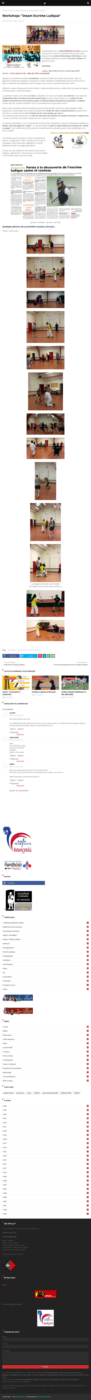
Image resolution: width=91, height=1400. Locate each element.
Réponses (15, 732)
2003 (45, 1197)
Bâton (45, 1031)
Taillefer (77, 1093)
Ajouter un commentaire (18, 790)
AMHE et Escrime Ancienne (45, 927)
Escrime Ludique (13, 10)
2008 (45, 1181)
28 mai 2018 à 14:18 (17, 766)
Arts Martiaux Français (45, 931)
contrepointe (45, 1060)
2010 (45, 1172)
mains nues (45, 1035)
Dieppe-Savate (8, 1093)
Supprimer (20, 729)
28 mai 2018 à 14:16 (17, 715)
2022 (45, 1122)
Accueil (4, 10)
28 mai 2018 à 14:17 (17, 740)
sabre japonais (45, 1039)
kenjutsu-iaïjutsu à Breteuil (43, 692)
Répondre (13, 729)
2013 (45, 1160)
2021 (45, 1127)
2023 (45, 1118)
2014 (45, 1156)
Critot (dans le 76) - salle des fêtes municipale (30, 73)
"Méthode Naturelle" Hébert (45, 923)
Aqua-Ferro (20, 1093)
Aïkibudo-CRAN (66, 1093)
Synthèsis (45, 960)
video (45, 989)
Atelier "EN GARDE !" (45, 935)
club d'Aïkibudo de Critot (69, 51)
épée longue (45, 1081)
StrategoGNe (45, 956)
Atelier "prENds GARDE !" (45, 939)
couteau (45, 1052)
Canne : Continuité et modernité (11, 693)
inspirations (45, 977)
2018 (45, 1139)
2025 (45, 1110)
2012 (45, 1164)
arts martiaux (12, 650)
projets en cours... (45, 985)
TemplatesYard (20, 1397)
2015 (45, 1152)
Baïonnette (45, 1072)
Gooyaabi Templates (44, 1397)
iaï (45, 973)
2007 (45, 1185)
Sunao (29, 1093)
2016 (45, 1147)
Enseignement (22, 650)
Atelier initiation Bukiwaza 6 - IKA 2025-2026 (74, 693)
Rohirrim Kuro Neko (10, 21)
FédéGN (37, 1093)
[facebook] (23, 883)
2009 (45, 1176)
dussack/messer (45, 1076)
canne (45, 1027)
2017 (45, 1143)
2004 (45, 1193)
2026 (45, 1106)
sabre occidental (45, 1064)
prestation (45, 981)
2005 (45, 1189)
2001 (45, 1205)
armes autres (45, 1056)
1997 (45, 1214)
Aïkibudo (45, 943)
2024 (45, 1114)
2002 (45, 1201)
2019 (45, 1135)
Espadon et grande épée (45, 1068)
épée (45, 1043)
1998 (45, 1210)
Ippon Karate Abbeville (50, 1093)
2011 (45, 1168)
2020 (45, 1131)
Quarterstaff (45, 1047)
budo (45, 968)
